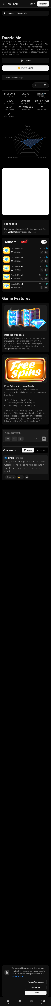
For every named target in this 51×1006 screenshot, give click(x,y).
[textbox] (25, 432)
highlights (12, 232)
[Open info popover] (18, 241)
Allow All (35, 993)
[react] (27, 477)
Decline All (36, 987)
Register (43, 4)
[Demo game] (46, 252)
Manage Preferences (36, 982)
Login (32, 4)
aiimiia (11, 458)
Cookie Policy (17, 976)
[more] (45, 458)
